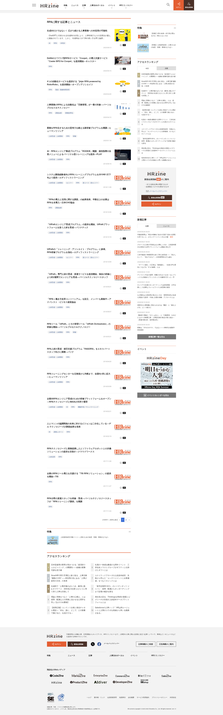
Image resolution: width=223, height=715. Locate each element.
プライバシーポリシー (159, 697)
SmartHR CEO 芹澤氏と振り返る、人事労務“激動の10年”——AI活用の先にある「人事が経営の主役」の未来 (69, 578)
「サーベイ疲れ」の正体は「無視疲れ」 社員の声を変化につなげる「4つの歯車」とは (156, 266)
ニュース (74, 5)
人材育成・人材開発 (56, 136)
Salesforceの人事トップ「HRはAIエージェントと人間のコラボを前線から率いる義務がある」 (112, 610)
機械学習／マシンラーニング (88, 407)
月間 (166, 68)
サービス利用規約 (143, 697)
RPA (55, 43)
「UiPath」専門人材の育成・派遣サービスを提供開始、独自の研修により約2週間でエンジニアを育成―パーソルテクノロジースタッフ (79, 275)
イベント (111, 5)
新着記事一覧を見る (157, 336)
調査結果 (58, 113)
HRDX (63, 43)
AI (49, 43)
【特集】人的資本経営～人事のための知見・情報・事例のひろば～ (163, 46)
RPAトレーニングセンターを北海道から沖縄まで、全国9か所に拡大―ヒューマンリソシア (78, 375)
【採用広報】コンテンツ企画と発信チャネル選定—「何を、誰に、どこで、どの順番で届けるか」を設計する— (68, 610)
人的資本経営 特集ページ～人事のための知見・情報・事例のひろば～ (85, 537)
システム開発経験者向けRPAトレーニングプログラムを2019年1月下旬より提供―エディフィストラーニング (79, 176)
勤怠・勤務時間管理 (62, 89)
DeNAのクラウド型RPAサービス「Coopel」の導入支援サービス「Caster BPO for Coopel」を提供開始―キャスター (77, 60)
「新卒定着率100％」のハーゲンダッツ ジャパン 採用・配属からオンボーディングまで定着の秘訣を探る (112, 589)
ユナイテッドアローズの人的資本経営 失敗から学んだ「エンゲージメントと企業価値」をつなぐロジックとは (112, 578)
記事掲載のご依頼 (145, 644)
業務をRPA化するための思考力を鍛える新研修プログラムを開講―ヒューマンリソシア (79, 129)
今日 (147, 68)
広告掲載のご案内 (166, 644)
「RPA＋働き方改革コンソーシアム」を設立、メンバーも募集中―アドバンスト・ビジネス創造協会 (79, 300)
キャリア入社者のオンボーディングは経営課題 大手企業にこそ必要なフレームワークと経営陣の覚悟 (156, 286)
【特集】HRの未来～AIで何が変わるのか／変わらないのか (163, 34)
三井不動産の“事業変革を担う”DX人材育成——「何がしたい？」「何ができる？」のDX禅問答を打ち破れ (156, 255)
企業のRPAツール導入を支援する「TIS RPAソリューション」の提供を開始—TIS (79, 475)
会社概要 (131, 697)
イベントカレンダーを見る (158, 395)
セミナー (69, 183)
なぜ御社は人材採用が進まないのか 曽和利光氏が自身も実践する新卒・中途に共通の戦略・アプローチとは (156, 296)
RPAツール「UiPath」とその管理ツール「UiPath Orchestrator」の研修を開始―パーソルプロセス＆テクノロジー (78, 325)
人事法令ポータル (97, 5)
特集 (65, 5)
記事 (84, 5)
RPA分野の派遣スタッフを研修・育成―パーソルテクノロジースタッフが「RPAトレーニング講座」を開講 (79, 500)
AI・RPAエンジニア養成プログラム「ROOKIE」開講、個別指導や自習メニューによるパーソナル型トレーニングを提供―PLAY (79, 153)
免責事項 (122, 697)
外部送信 (173, 697)
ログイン (158, 204)
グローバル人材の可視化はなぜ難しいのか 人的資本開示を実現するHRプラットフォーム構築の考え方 (156, 245)
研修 (74, 136)
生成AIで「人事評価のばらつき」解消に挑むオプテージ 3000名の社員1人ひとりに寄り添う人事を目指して (69, 589)
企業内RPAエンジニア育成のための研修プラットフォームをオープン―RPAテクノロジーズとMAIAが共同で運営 (79, 400)
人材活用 (52, 457)
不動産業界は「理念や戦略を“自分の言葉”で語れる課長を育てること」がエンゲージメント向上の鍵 (156, 235)
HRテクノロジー (126, 5)
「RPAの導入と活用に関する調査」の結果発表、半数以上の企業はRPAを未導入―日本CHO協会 (78, 201)
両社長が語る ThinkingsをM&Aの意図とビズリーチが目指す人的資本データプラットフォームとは (112, 599)
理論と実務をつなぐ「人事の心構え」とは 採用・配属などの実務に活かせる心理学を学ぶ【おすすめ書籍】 (69, 599)
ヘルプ (89, 697)
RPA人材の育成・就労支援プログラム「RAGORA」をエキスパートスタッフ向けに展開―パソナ (78, 350)
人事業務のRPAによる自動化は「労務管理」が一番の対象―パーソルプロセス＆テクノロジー (79, 106)
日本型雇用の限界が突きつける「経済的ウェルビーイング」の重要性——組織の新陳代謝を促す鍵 (68, 567)
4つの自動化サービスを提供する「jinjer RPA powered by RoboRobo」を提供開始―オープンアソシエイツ (74, 83)
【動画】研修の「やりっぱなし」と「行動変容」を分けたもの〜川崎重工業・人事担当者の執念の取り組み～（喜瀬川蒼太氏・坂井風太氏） (156, 317)
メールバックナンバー (158, 191)
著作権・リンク (99, 697)
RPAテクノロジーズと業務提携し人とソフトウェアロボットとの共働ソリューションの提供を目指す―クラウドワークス (79, 450)
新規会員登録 (157, 197)
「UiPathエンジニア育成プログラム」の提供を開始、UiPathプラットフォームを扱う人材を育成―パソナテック (78, 226)
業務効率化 (69, 113)
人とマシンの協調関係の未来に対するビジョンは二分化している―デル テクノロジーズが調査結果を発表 (79, 425)
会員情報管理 (112, 697)
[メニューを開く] (34, 5)
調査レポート (58, 432)
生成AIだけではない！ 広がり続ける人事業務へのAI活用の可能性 (77, 30)
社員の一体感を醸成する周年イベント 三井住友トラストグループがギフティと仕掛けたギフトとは (112, 567)
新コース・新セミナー (90, 183)
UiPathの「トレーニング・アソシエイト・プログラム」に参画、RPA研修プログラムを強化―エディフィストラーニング (77, 251)
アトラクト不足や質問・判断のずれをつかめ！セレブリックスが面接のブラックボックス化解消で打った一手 (156, 276)
